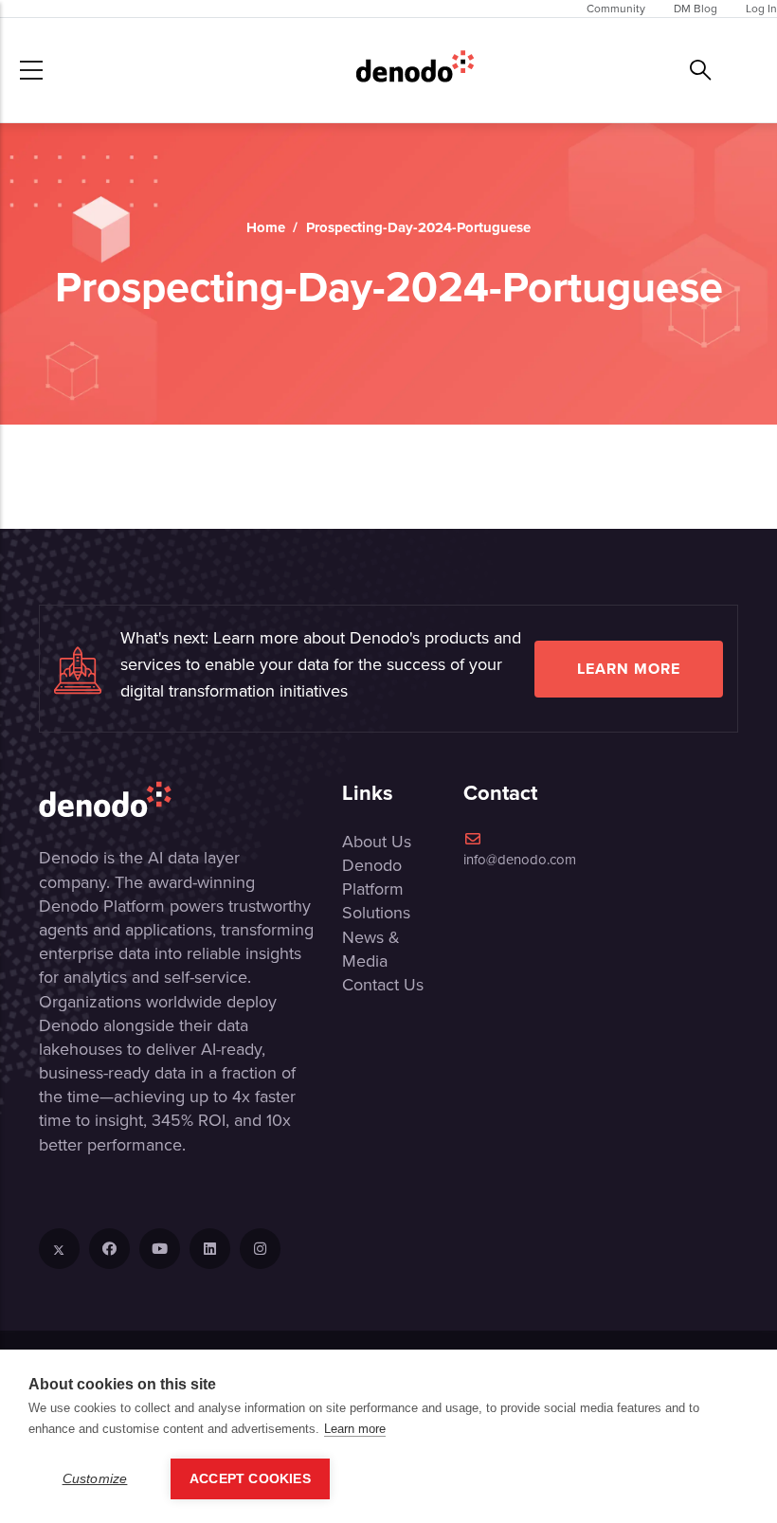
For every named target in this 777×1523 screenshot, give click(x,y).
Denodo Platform (373, 877)
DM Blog (695, 8)
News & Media (371, 949)
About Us (376, 841)
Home (265, 227)
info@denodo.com (519, 859)
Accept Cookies (250, 1479)
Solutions (376, 912)
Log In (761, 8)
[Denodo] (415, 70)
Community (616, 8)
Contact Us (383, 984)
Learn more (628, 669)
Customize (95, 1479)
